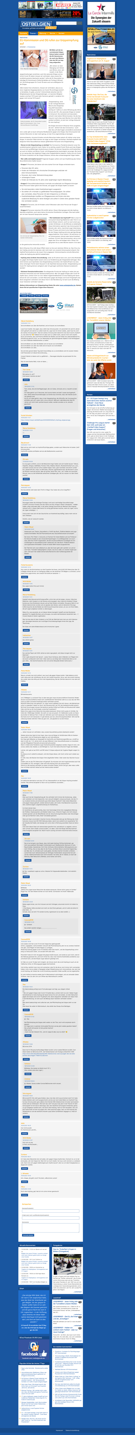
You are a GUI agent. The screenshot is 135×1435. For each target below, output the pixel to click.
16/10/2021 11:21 (25, 323)
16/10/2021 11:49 (26, 445)
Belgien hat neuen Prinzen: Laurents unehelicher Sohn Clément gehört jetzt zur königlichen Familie (34, 1255)
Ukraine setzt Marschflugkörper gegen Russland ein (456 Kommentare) (67, 1373)
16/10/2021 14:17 (26, 692)
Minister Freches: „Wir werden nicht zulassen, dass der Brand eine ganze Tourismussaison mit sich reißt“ (34, 1392)
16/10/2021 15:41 (27, 650)
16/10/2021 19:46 (28, 1044)
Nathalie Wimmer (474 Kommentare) (66, 1369)
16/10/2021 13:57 (27, 637)
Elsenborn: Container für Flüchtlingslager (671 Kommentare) (67, 1352)
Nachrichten (24, 37)
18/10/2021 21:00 (26, 1189)
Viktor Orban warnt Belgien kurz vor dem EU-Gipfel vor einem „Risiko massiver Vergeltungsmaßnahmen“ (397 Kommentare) (68, 1390)
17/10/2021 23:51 (29, 841)
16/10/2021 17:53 (29, 386)
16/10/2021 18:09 (26, 941)
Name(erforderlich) (27, 1208)
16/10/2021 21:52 (29, 1016)
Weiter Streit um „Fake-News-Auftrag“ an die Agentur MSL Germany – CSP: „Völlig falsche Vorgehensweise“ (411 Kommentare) (67, 1379)
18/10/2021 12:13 (27, 869)
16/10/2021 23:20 (28, 902)
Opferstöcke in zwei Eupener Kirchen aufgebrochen (32, 1409)
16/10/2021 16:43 (28, 372)
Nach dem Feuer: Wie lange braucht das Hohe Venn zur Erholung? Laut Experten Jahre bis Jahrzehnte (33, 1386)
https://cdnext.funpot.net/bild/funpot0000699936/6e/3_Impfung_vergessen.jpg (45, 420)
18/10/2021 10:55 (26, 1175)
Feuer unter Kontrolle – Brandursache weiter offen (34, 1369)
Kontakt (61, 33)
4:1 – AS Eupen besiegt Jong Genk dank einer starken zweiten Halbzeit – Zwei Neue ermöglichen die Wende (34, 1414)
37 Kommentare (31, 47)
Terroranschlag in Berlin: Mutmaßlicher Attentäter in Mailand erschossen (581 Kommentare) (68, 1357)
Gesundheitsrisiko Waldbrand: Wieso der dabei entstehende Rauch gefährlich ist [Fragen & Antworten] (33, 1374)
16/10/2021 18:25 (26, 1125)
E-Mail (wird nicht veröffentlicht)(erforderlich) (35, 1215)
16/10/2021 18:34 (28, 986)
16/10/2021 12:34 (28, 500)
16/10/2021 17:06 (27, 793)
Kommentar (25, 1222)
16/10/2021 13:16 (27, 583)
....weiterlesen (77, 1292)
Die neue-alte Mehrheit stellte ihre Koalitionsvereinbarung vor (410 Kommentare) (67, 1385)
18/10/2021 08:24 (29, 1081)
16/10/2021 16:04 (26, 729)
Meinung (42, 33)
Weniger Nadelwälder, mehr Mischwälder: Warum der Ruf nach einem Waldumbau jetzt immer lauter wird (34, 1404)
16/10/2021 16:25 (26, 885)
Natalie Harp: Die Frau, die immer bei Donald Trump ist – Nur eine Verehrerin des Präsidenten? (33, 1420)
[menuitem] (23, 33)
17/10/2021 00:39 (28, 461)
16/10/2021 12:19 (26, 567)
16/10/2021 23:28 (29, 1066)
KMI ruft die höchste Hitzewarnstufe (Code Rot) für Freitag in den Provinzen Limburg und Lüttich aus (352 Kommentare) (68, 1396)
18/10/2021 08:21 (26, 1156)
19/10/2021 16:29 (28, 1095)
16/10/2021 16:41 (29, 529)
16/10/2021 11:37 (26, 417)
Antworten (24, 365)
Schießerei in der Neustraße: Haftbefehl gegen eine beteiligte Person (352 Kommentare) (68, 1402)
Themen (33, 33)
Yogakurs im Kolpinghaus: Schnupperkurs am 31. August (34, 1270)
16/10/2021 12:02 (26, 487)
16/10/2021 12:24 (28, 430)
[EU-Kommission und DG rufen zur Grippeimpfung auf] (33, 58)
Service (52, 33)
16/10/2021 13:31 (27, 597)
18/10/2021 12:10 (29, 922)
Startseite (23, 33)
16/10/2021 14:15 (26, 673)
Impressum (59, 1430)
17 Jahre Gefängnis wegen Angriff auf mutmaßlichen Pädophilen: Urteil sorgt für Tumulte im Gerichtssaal (34, 1398)
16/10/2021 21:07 (27, 1140)
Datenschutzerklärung (72, 1430)
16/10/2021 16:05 (26, 778)
